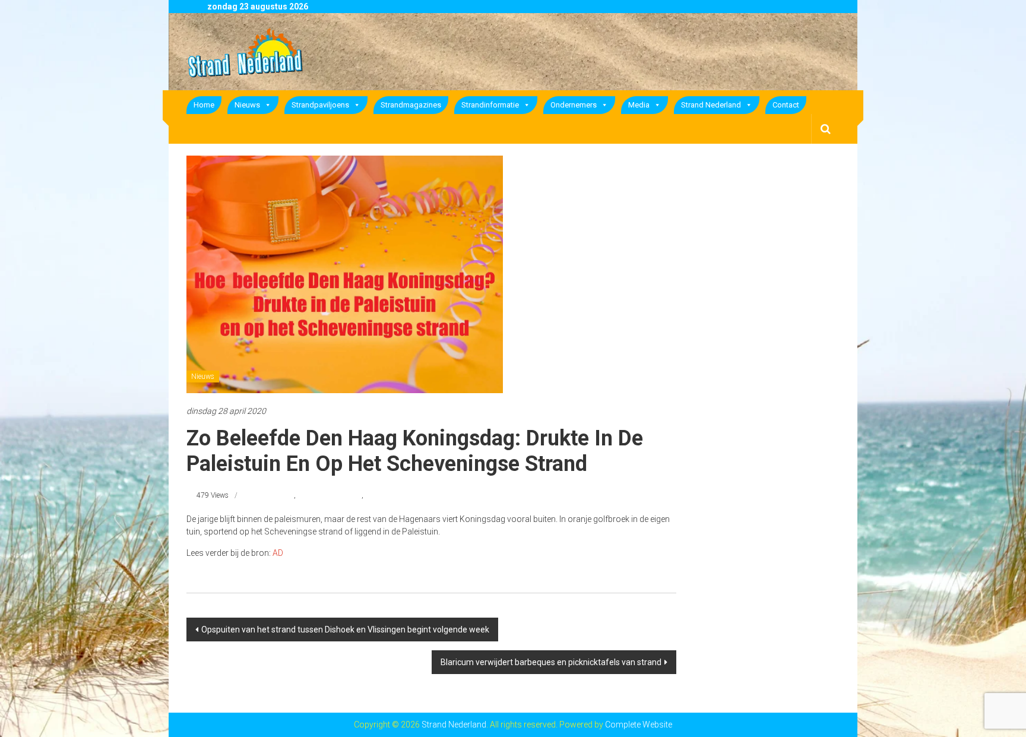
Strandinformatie (490, 104)
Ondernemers (573, 104)
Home (204, 104)
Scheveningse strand (329, 495)
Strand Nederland (711, 104)
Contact (785, 104)
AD (278, 553)
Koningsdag (275, 495)
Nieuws (247, 104)
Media (639, 104)
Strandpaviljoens (320, 104)
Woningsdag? (386, 495)
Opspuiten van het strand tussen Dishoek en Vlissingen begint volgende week (345, 629)
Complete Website (638, 724)
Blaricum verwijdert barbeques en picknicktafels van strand (551, 662)
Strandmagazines (411, 104)
